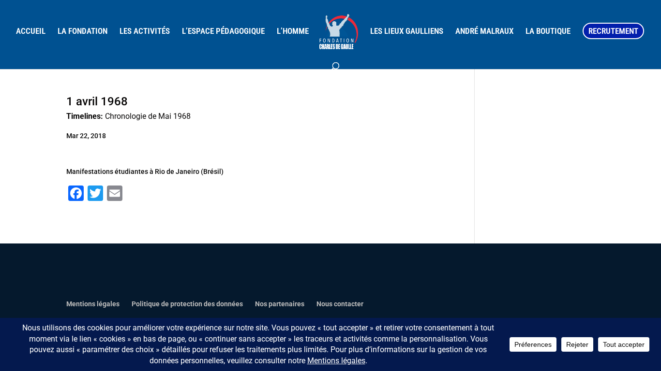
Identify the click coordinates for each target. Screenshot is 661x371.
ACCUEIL (30, 32)
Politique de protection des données (187, 304)
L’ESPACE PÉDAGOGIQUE (223, 32)
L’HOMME (293, 32)
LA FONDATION (82, 32)
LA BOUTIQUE (548, 32)
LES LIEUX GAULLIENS (406, 32)
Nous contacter (339, 304)
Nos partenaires (279, 304)
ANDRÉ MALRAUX (484, 32)
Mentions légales (93, 304)
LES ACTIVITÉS (145, 32)
